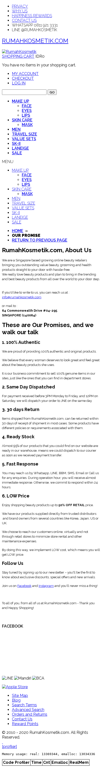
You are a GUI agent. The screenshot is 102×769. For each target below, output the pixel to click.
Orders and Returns (29, 714)
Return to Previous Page (39, 240)
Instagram (46, 586)
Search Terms (24, 705)
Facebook (24, 586)
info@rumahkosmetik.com (21, 297)
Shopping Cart (18, 56)
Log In (19, 83)
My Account (25, 73)
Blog (16, 700)
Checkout (23, 78)
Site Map (20, 695)
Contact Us (24, 20)
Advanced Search (28, 709)
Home (17, 230)
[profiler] (9, 746)
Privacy (20, 6)
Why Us (19, 11)
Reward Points (25, 723)
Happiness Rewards (32, 15)
